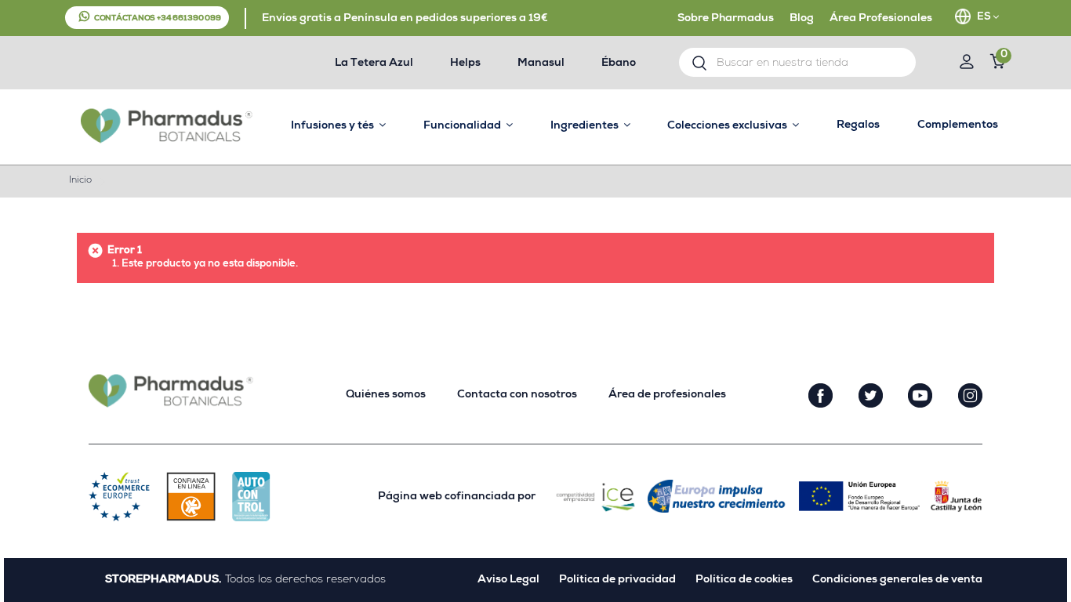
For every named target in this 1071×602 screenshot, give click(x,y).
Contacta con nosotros (517, 395)
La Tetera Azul (374, 63)
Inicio (80, 181)
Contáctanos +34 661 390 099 (157, 19)
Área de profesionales (667, 395)
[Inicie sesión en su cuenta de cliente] (966, 63)
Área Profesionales (881, 18)
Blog (802, 18)
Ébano (618, 63)
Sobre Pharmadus (725, 18)
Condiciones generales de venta (897, 580)
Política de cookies (744, 580)
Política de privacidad (617, 580)
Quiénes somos (386, 395)
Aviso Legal (508, 580)
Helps (465, 63)
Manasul (541, 63)
